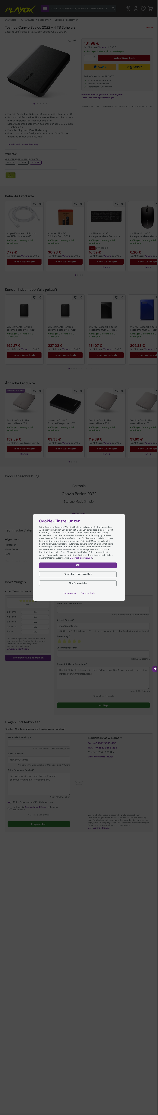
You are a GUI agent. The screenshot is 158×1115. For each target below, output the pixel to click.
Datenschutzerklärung (81, 558)
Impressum (69, 593)
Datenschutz (88, 593)
